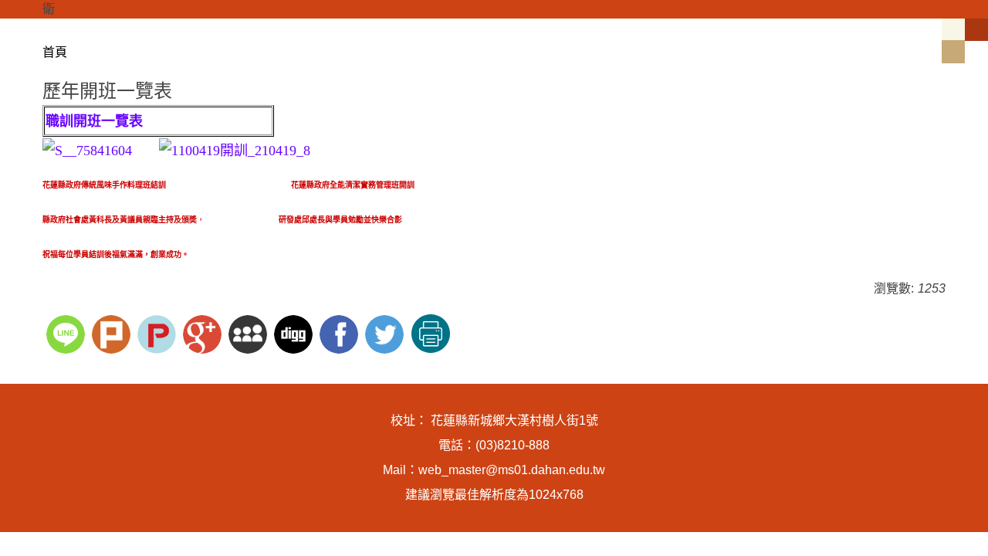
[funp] (158, 332)
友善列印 (430, 333)
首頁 (54, 52)
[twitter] (386, 332)
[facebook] (341, 332)
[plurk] (113, 332)
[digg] (295, 332)
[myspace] (249, 332)
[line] (67, 332)
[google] (204, 332)
